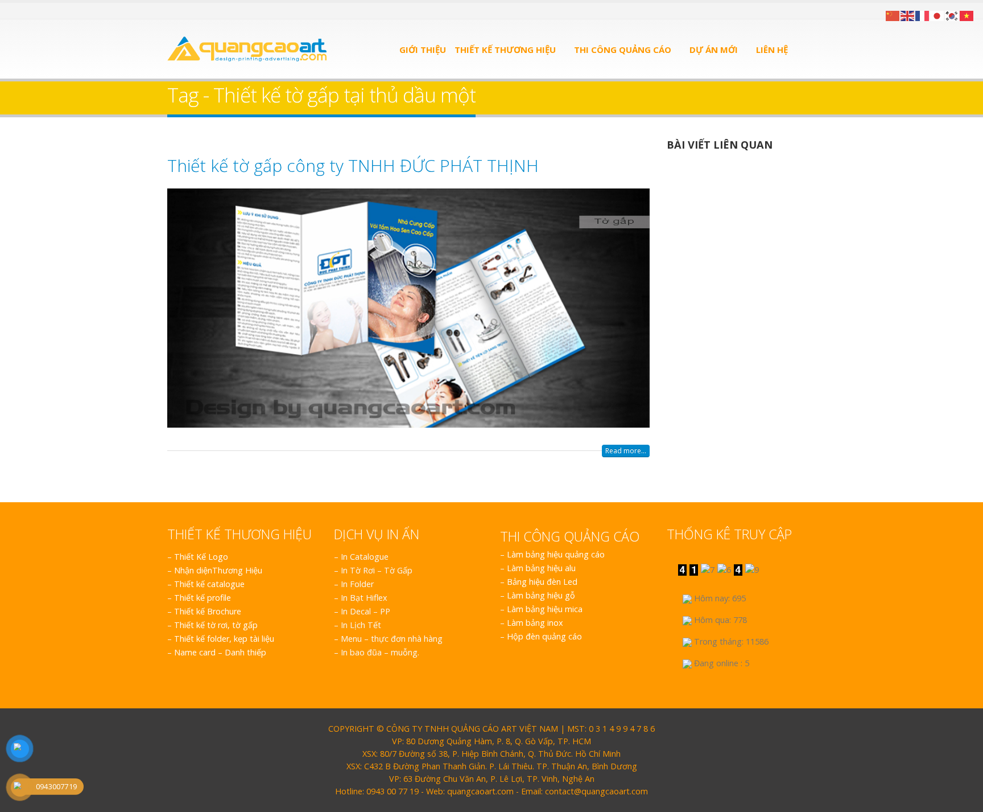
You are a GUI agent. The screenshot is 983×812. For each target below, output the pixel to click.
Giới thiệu (422, 49)
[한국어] (952, 15)
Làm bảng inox (535, 622)
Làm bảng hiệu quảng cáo (556, 554)
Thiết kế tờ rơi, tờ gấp (216, 625)
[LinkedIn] (199, 11)
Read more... (625, 451)
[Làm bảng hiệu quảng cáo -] (247, 48)
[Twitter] (186, 11)
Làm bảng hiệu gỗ (541, 595)
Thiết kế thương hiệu (505, 49)
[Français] (922, 15)
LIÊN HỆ (772, 49)
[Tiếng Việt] (967, 15)
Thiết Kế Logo (201, 556)
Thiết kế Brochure (207, 611)
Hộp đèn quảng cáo (544, 636)
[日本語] (937, 15)
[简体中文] (893, 15)
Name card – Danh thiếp (220, 652)
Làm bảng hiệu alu (541, 568)
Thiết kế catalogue (209, 584)
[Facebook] (171, 11)
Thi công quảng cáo (622, 49)
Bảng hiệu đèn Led (542, 581)
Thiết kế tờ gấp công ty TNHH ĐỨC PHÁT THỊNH (353, 165)
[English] (908, 15)
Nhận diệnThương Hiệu (218, 570)
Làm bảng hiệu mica (545, 609)
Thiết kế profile (202, 597)
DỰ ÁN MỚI (713, 49)
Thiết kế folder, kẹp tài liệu (224, 638)
